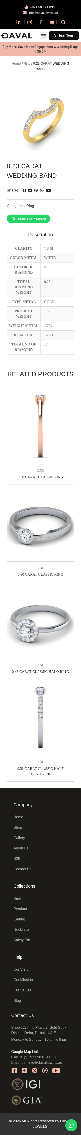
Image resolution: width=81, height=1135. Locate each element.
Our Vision (22, 969)
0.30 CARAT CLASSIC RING (40, 477)
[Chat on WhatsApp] (71, 1125)
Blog (17, 1001)
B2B (17, 859)
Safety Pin (22, 940)
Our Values (23, 990)
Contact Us (23, 869)
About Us (21, 848)
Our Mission (23, 980)
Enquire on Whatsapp (32, 218)
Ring (27, 63)
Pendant (20, 909)
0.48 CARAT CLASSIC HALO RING (40, 672)
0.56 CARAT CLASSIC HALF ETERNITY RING (40, 771)
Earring (19, 919)
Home (16, 63)
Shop (18, 827)
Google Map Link (25, 1052)
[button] (43, 35)
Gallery (19, 838)
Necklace (21, 930)
